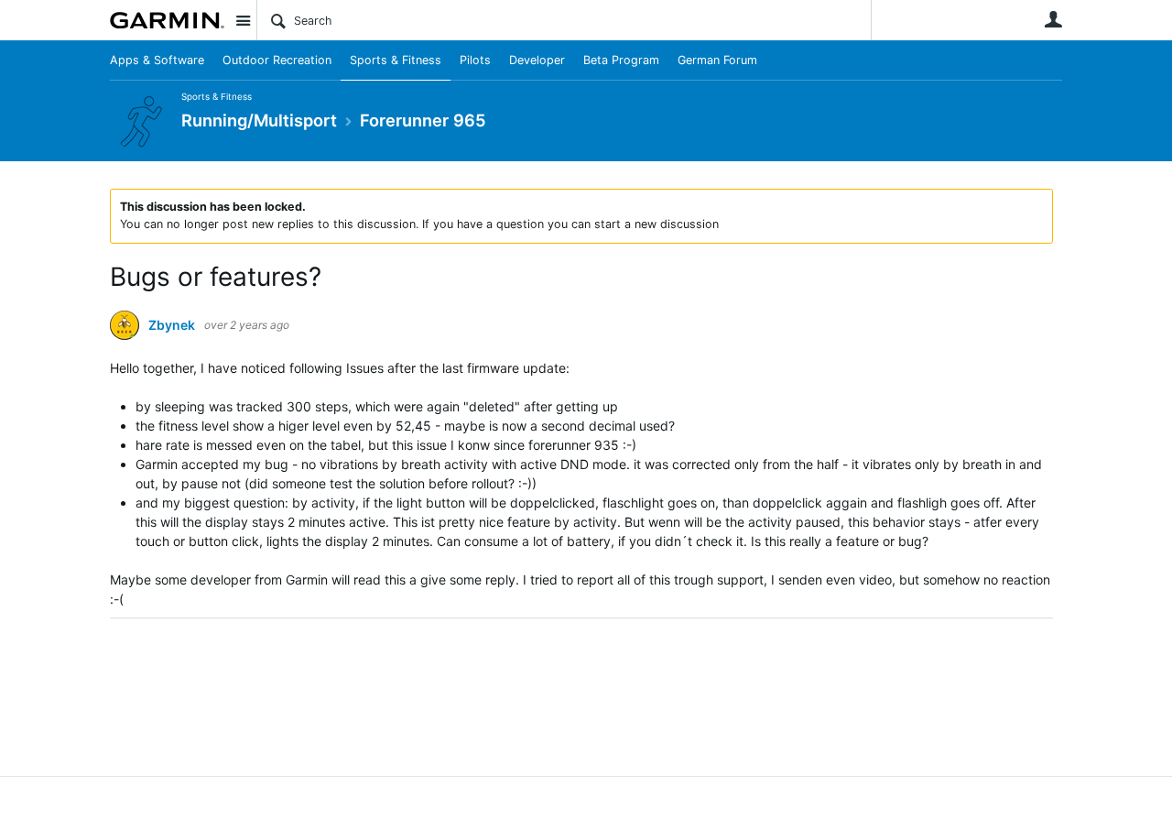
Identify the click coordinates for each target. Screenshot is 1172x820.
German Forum (717, 60)
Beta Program (621, 60)
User (1053, 19)
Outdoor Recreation (276, 60)
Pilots (475, 60)
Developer (537, 60)
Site (242, 20)
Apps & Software (157, 60)
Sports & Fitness (395, 60)
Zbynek (171, 325)
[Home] (167, 20)
